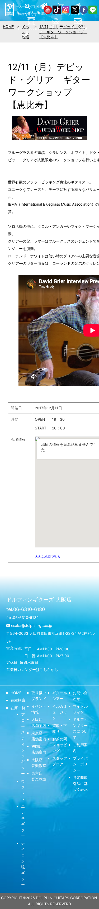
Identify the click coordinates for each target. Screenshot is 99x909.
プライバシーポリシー (80, 764)
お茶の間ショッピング (59, 745)
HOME (16, 692)
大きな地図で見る (47, 556)
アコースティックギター (23, 744)
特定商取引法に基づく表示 (80, 783)
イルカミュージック (59, 712)
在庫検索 (18, 700)
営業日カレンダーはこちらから (32, 669)
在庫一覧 (18, 708)
